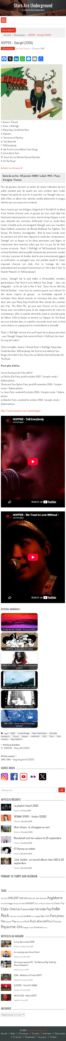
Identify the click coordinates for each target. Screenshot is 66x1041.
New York (45, 916)
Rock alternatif (39, 921)
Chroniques (19, 34)
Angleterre (54, 897)
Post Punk (20, 921)
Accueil (4, 1033)
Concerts (35, 1033)
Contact (53, 1037)
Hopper (25, 736)
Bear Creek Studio (39, 733)
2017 (16, 898)
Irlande (19, 916)
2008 (13, 733)
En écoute (17, 1037)
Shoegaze (25, 927)
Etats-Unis (8, 908)
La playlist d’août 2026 (26, 805)
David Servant (24, 48)
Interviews (47, 1033)
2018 (21, 898)
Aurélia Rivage (23, 733)
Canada (22, 903)
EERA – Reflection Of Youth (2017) (28, 975)
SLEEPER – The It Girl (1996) (25, 985)
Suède (31, 927)
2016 (10, 898)
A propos (42, 1037)
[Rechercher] (61, 789)
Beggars (11, 903)
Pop (14, 921)
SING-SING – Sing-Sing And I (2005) (17, 760)
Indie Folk (34, 909)
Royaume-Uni (11, 926)
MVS (44, 736)
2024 (45, 898)
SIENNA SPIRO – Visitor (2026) (30, 816)
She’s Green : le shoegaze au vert (32, 827)
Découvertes (60, 1033)
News (13, 1033)
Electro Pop (59, 903)
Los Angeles (36, 916)
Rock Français (54, 921)
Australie (4, 903)
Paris (52, 736)
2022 (37, 898)
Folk (18, 909)
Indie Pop (45, 909)
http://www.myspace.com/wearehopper (21, 410)
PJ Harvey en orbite (24, 848)
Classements (30, 1037)
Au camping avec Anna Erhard (26, 952)
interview (13, 916)
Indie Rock (35, 736)
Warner (45, 927)
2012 (5, 898)
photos (60, 916)
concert (29, 903)
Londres (26, 916)
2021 (33, 898)
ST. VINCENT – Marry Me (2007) (15, 748)
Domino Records (40, 903)
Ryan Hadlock (16, 739)
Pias (3, 921)
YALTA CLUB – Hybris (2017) (25, 995)
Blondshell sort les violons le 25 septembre (37, 838)
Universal (38, 927)
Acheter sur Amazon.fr (12, 168)
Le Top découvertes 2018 (24, 941)
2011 (2, 898)
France (15, 736)
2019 (26, 898)
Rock (27, 921)
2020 (30, 898)
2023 (41, 898)
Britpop (16, 903)
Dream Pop (50, 903)
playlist (8, 921)
